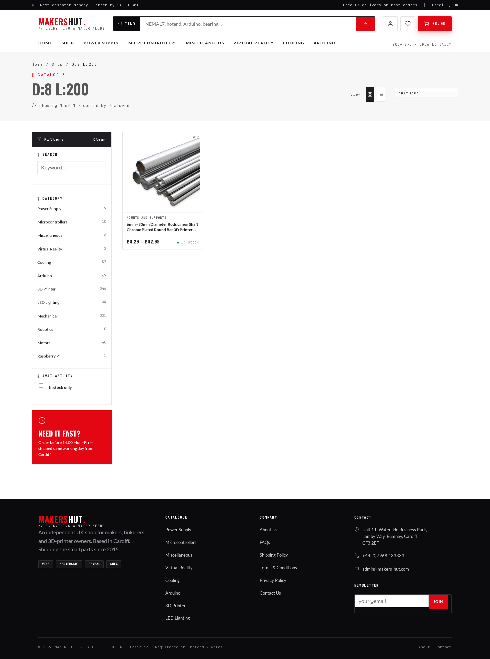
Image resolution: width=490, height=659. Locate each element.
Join (438, 601)
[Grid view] (370, 94)
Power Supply (101, 42)
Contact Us (270, 593)
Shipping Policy (274, 555)
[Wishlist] (407, 23)
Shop (68, 42)
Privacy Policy (273, 580)
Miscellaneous (205, 42)
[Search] (365, 24)
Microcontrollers (152, 42)
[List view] (381, 94)
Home (45, 42)
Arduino (325, 42)
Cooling (293, 42)
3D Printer (175, 605)
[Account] (390, 23)
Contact (443, 647)
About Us (268, 529)
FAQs (265, 542)
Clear (99, 139)
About (424, 647)
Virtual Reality (253, 42)
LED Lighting (177, 618)
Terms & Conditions (278, 567)
